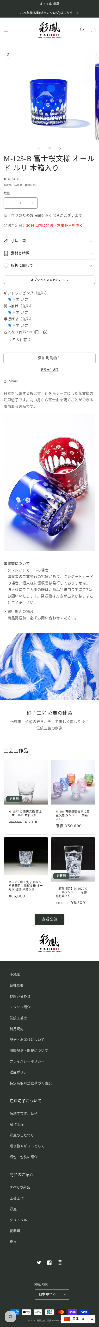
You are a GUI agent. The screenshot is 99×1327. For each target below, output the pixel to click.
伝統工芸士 (18, 1018)
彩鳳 (13, 1209)
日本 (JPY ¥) (47, 1294)
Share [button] (13, 381)
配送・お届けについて (27, 1040)
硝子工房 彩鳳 (44, 1321)
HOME (15, 975)
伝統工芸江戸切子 (24, 1114)
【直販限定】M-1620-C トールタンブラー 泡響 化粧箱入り (71, 892)
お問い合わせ (20, 996)
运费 (32, 185)
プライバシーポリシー (27, 1061)
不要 (15, 300)
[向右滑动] (60, 148)
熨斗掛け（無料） (19, 306)
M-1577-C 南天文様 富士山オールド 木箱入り (25, 813)
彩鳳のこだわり (22, 1135)
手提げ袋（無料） (19, 319)
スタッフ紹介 (20, 1007)
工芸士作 (17, 1198)
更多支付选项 (50, 370)
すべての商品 (20, 1187)
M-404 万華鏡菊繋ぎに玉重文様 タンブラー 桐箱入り (72, 815)
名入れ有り (21, 340)
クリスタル (18, 1220)
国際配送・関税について (29, 1051)
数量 (7, 193)
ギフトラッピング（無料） (26, 293)
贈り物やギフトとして (27, 1146)
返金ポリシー (20, 1072)
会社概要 (17, 985)
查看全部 (49, 919)
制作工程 (17, 1125)
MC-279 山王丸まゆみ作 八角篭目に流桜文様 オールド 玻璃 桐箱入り (26, 886)
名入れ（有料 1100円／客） (27, 332)
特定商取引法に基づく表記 (31, 1083)
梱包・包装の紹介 (24, 1157)
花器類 (15, 1231)
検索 (13, 1242)
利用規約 (17, 1029)
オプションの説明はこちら (49, 280)
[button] (6, 30)
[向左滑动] (39, 148)
